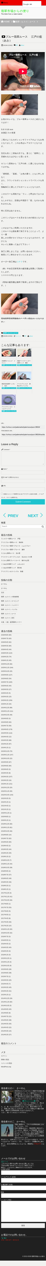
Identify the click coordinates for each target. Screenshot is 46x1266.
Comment (6, 449)
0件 (17, 45)
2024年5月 (4, 733)
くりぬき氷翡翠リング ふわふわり (13, 564)
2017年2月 (4, 926)
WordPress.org (6, 1067)
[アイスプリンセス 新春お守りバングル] (24, 379)
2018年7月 (4, 875)
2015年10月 (5, 965)
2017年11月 (5, 896)
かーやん (4, 584)
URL (4, 485)
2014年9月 (4, 1009)
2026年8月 (4, 635)
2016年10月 (5, 933)
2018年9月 (4, 871)
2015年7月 (4, 976)
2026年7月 (4, 638)
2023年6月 (4, 769)
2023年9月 (4, 762)
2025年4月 (4, 693)
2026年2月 (4, 657)
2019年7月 (4, 838)
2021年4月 (4, 806)
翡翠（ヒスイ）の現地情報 (10, 597)
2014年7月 (4, 1016)
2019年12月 (5, 824)
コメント (18, 336)
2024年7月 (4, 726)
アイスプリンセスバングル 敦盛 (12, 571)
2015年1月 (4, 995)
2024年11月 (5, 711)
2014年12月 (5, 998)
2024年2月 (4, 744)
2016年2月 (4, 951)
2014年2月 (4, 1034)
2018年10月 (5, 867)
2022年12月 (5, 787)
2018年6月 (4, 878)
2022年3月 (4, 798)
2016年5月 (4, 940)
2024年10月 (5, 715)
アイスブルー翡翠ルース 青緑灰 (12, 542)
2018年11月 (5, 864)
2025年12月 (5, 664)
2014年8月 (4, 1013)
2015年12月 (5, 958)
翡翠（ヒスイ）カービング (9, 365)
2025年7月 (4, 682)
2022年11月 (5, 791)
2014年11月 (5, 1002)
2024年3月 (4, 740)
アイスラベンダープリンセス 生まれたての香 (16, 557)
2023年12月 (5, 751)
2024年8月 (4, 722)
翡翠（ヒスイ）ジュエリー (25, 365)
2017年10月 (5, 900)
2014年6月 (4, 1020)
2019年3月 (4, 849)
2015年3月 (4, 987)
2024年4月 (4, 737)
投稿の (5, 1059)
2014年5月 (4, 1024)
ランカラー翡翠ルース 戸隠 (10, 539)
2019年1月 (4, 856)
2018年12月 (5, 860)
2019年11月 (5, 827)
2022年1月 (4, 802)
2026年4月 (4, 649)
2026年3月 (4, 653)
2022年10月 (5, 795)
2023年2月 (4, 780)
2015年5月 (4, 980)
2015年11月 (5, 962)
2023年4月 (4, 773)
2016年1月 (4, 955)
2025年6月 (4, 686)
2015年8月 (4, 973)
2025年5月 (4, 689)
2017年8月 (4, 904)
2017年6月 (4, 911)
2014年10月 (5, 1005)
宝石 (2, 592)
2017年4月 (4, 918)
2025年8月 (4, 678)
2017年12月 (5, 893)
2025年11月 (5, 667)
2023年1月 (4, 784)
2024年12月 (5, 707)
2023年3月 (4, 777)
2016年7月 (4, 936)
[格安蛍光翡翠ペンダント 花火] (9, 379)
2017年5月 (4, 915)
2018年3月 (4, 882)
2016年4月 (4, 944)
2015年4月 (4, 984)
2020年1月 (4, 820)
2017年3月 (4, 922)
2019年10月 (5, 831)
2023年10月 (5, 758)
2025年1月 (4, 704)
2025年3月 (4, 696)
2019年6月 (4, 842)
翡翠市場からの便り (15, 11)
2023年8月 (4, 766)
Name (5, 469)
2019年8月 (4, 835)
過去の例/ (33, 1107)
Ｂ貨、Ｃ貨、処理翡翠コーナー (11, 622)
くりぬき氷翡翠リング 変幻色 (11, 568)
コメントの (6, 1063)
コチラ (20, 262)
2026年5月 (4, 646)
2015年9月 (4, 969)
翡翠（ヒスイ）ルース (11, 333)
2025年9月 (4, 675)
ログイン (4, 1056)
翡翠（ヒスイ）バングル (24, 388)
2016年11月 (5, 929)
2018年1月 (4, 889)
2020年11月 (5, 813)
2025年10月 (5, 671)
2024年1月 (4, 747)
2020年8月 (4, 816)
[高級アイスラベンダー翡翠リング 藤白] (24, 356)
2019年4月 (4, 846)
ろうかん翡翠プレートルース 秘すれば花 (15, 560)
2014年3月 (4, 1031)
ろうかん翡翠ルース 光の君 (10, 553)
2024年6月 (4, 729)
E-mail (5, 477)
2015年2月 (4, 991)
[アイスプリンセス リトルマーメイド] (9, 405)
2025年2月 (4, 700)
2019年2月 (4, 853)
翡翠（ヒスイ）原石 (7, 618)
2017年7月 (4, 907)
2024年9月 (4, 718)
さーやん (4, 588)
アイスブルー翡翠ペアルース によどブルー (16, 546)
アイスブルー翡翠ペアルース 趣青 (13, 549)
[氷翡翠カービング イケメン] (9, 356)
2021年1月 (4, 809)
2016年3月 (4, 947)
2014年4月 (4, 1027)
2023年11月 (5, 755)
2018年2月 (4, 885)
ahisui (22, 45)
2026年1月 (4, 660)
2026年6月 (4, 642)
